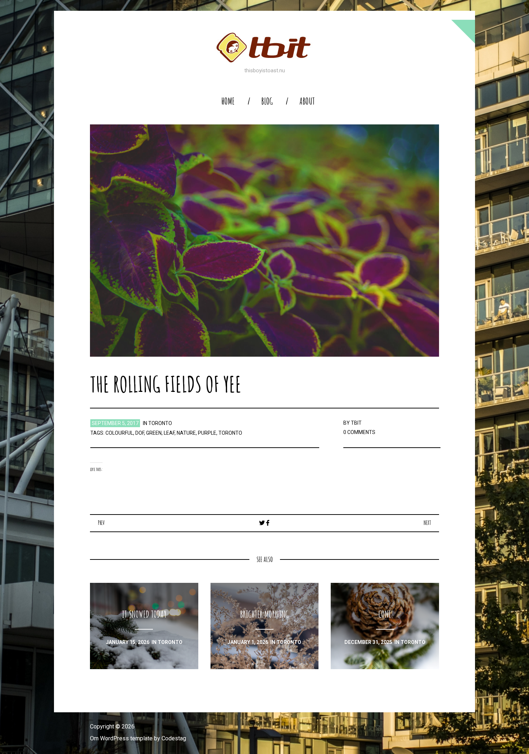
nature (186, 433)
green (154, 433)
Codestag (174, 738)
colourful (119, 433)
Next (427, 522)
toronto (160, 423)
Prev (101, 522)
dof (139, 433)
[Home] (264, 47)
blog (267, 101)
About (307, 101)
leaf (169, 433)
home (228, 101)
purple (207, 433)
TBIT (356, 423)
